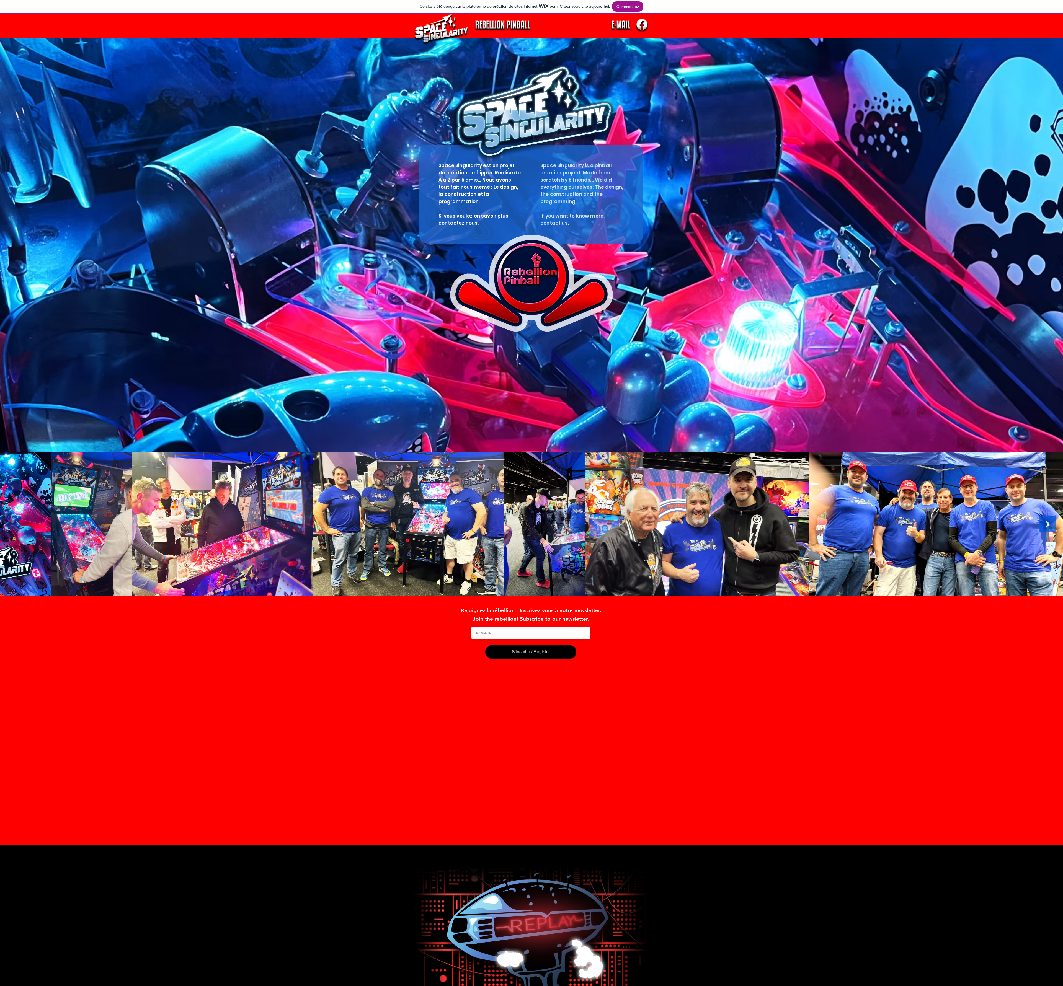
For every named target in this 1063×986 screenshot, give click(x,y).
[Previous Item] (15, 524)
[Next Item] (1047, 524)
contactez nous (458, 223)
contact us (554, 223)
